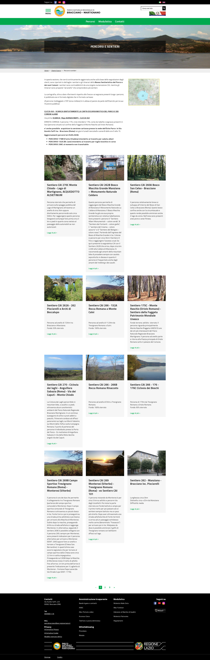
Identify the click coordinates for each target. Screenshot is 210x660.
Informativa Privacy (51, 629)
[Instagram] (64, 2)
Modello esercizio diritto (53, 636)
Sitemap (47, 657)
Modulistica (105, 21)
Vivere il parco (56, 70)
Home (46, 70)
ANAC (81, 607)
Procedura (82, 631)
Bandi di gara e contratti (88, 603)
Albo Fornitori (119, 607)
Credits (59, 657)
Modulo (81, 635)
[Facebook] (55, 2)
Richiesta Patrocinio (121, 616)
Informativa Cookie (51, 633)
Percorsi (90, 21)
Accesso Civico (84, 616)
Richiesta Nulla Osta (121, 603)
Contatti (119, 21)
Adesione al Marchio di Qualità (125, 612)
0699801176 (49, 613)
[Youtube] (59, 2)
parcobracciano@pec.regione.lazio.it (57, 623)
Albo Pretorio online (86, 612)
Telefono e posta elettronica (89, 620)
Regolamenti (118, 620)
